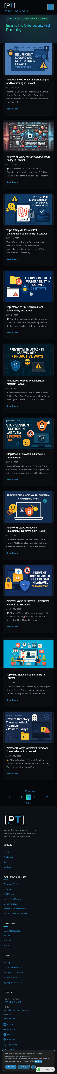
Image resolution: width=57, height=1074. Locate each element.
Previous (28, 791)
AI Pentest (8, 889)
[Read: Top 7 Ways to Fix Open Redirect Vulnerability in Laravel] (29, 286)
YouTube (11, 1049)
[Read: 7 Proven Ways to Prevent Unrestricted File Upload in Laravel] (29, 580)
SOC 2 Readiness (12, 931)
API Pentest (9, 894)
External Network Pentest (15, 913)
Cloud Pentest (10, 904)
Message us (9, 1018)
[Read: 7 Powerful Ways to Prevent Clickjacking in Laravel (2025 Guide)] (29, 507)
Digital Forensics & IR (13, 967)
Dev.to (10, 1034)
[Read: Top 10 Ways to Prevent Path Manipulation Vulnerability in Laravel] (29, 209)
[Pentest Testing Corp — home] (14, 820)
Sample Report (10, 977)
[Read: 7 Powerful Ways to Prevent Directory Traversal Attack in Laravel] (29, 727)
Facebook (12, 1039)
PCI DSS (8, 940)
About (6, 852)
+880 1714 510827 (12, 1002)
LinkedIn (11, 1024)
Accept (11, 1067)
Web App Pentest (11, 884)
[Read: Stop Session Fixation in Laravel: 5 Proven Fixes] (29, 433)
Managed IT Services (13, 972)
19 (35, 797)
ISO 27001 (8, 935)
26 (47, 797)
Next (28, 802)
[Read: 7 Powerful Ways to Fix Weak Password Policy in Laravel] (29, 136)
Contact (7, 867)
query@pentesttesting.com (16, 1010)
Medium (11, 1029)
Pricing (7, 962)
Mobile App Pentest (12, 899)
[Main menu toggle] (50, 7)
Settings (24, 1067)
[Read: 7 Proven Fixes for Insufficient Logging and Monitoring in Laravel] (29, 59)
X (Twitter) (12, 1044)
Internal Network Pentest (15, 909)
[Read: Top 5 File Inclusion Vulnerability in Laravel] (29, 654)
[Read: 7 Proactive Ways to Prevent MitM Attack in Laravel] (29, 360)
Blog (6, 862)
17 (22, 797)
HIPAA (6, 945)
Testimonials (9, 857)
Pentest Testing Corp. (16, 10)
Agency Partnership (13, 982)
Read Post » (12, 109)
